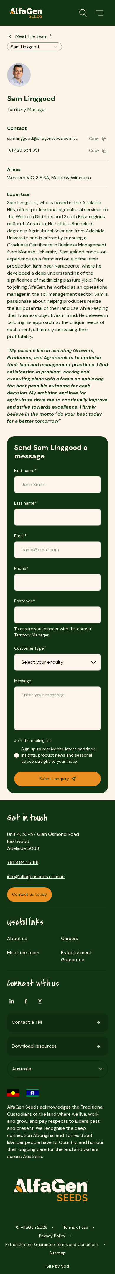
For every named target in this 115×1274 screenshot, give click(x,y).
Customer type (30, 648)
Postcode (24, 601)
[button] (99, 13)
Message (23, 680)
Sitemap (57, 1252)
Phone (21, 568)
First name (25, 470)
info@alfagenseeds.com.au (36, 876)
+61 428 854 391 (23, 150)
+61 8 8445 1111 (22, 862)
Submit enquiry (54, 778)
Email (20, 535)
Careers (69, 938)
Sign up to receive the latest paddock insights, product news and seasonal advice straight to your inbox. (58, 755)
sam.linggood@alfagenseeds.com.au (42, 138)
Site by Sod (57, 1266)
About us (17, 938)
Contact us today (29, 894)
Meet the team (31, 36)
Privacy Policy (52, 1235)
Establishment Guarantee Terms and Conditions (52, 1244)
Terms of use (75, 1227)
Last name (25, 503)
